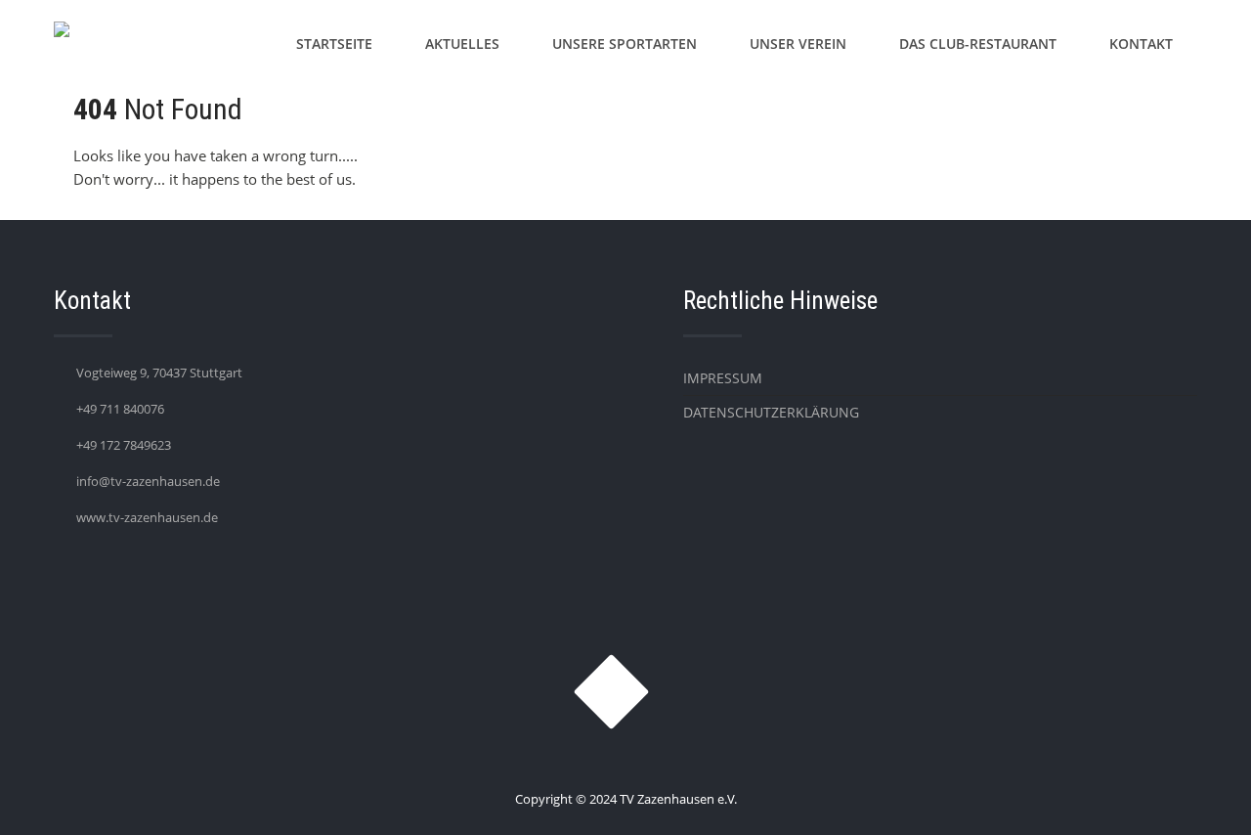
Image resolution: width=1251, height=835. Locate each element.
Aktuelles (462, 43)
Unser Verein (798, 43)
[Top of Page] (1195, 792)
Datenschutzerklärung (771, 412)
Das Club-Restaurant (978, 43)
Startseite (334, 43)
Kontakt (1141, 43)
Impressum (722, 378)
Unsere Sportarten (624, 43)
